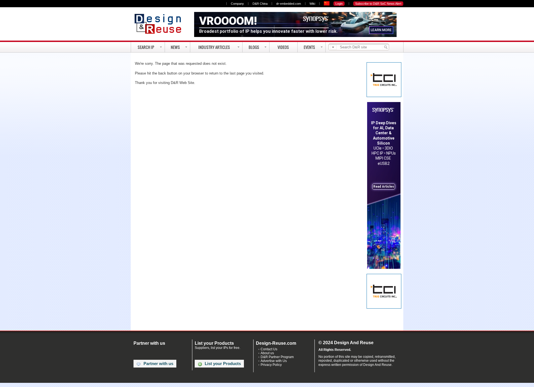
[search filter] (333, 47)
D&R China (260, 3)
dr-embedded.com (288, 3)
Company (237, 3)
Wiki (312, 3)
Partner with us (158, 363)
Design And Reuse (161, 23)
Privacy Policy (271, 365)
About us (267, 353)
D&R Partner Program (277, 357)
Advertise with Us (274, 361)
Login (339, 3)
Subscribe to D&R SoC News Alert (378, 3)
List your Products (223, 363)
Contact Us (269, 349)
